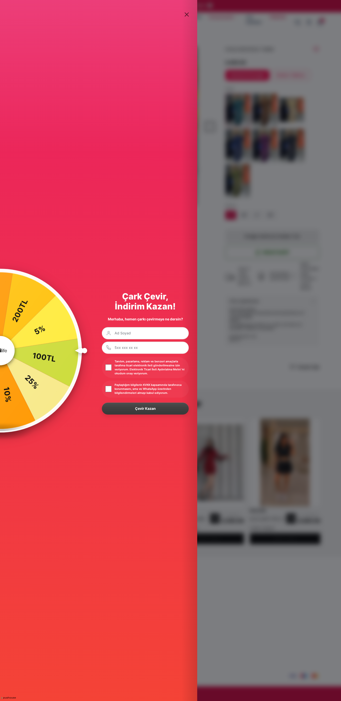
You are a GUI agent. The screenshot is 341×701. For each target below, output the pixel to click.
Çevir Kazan (145, 408)
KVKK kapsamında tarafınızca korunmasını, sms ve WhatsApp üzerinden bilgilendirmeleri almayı (148, 389)
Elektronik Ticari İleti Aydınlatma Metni (155, 369)
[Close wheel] (186, 14)
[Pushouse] (8, 698)
